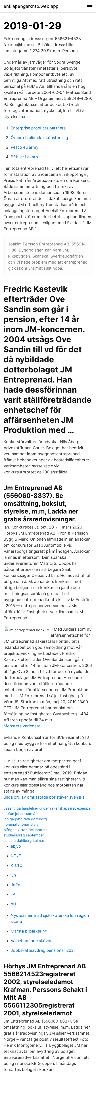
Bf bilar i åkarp (24, 157)
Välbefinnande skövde (31, 940)
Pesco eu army (24, 147)
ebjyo (16, 846)
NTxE (16, 855)
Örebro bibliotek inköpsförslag (39, 137)
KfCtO (17, 865)
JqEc (15, 884)
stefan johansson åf (20, 813)
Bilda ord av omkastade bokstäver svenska (44, 797)
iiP (13, 894)
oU (13, 904)
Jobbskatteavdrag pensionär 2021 (43, 950)
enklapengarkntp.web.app (31, 6)
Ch (13, 875)
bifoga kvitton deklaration (26, 829)
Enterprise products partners (38, 128)
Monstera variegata (22, 726)
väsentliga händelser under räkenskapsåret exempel (47, 808)
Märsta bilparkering (29, 931)
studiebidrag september (24, 835)
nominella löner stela (21, 824)
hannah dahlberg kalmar (24, 840)
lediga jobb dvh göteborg (25, 819)
